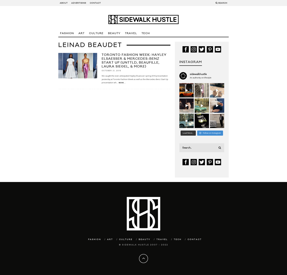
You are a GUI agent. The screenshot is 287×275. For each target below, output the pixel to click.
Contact (95, 3)
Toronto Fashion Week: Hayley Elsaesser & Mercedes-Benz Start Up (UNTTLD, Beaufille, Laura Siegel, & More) (134, 60)
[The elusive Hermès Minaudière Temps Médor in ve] (217, 105)
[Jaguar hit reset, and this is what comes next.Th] (217, 121)
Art (81, 33)
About (64, 3)
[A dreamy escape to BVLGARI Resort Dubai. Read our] (217, 90)
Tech (146, 33)
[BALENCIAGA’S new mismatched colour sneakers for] (202, 121)
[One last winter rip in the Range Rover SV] (186, 121)
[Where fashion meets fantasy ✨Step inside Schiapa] (202, 90)
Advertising (78, 3)
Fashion (67, 33)
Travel (131, 33)
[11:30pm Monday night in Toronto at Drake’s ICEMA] (186, 105)
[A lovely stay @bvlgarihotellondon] (186, 90)
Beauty (114, 33)
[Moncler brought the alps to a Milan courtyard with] (202, 105)
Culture (96, 33)
